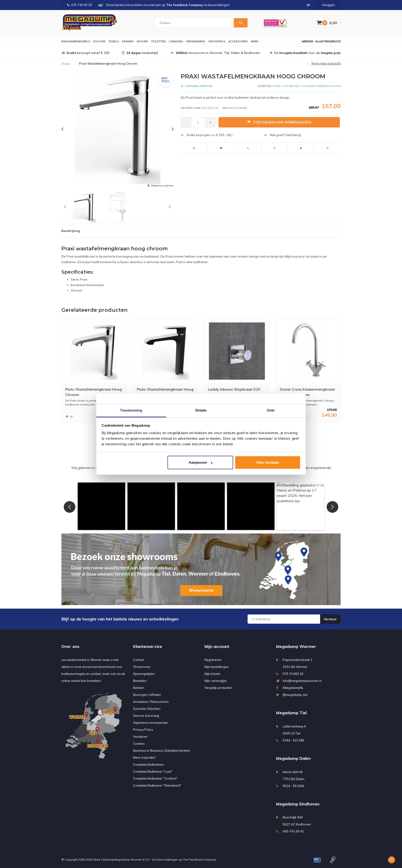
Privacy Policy (143, 729)
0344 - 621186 (293, 740)
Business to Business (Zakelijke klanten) (161, 750)
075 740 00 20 (81, 5)
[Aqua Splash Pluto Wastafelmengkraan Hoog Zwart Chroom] (165, 351)
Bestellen (140, 681)
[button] (101, 506)
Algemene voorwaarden (150, 722)
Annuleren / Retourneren (151, 702)
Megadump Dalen (293, 758)
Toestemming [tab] (131, 410)
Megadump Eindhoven (297, 804)
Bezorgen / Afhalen (147, 695)
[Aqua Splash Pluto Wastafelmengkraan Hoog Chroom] (93, 351)
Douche (99, 41)
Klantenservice (328, 41)
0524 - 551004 (293, 786)
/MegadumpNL (293, 688)
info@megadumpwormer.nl (302, 681)
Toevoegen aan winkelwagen (282, 122)
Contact (138, 660)
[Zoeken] (241, 22)
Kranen (128, 41)
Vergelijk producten (218, 688)
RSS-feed (93, 859)
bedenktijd (142, 53)
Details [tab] (201, 410)
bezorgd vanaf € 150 (87, 53)
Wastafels (216, 41)
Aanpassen (198, 462)
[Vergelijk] (308, 5)
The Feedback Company (199, 859)
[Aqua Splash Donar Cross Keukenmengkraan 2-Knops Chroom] (308, 351)
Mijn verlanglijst (215, 681)
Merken (307, 41)
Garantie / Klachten (147, 708)
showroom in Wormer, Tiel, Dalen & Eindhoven (217, 53)
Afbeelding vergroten (162, 185)
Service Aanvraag (146, 715)
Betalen (138, 688)
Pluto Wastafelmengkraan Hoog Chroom (93, 392)
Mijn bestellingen (216, 667)
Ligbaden (176, 41)
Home (65, 64)
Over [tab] (271, 410)
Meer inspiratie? (144, 757)
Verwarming (195, 41)
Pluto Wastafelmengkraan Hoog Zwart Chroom (165, 392)
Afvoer (142, 41)
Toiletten (158, 41)
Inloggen (328, 5)
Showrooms (142, 667)
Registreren (212, 660)
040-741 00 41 (293, 831)
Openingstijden (144, 674)
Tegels (113, 41)
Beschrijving (70, 231)
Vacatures (140, 736)
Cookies (139, 743)
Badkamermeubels (75, 41)
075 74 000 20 (293, 674)
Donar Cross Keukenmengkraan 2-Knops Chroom (307, 392)
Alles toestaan (267, 462)
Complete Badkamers (148, 764)
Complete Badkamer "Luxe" (153, 771)
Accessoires (238, 41)
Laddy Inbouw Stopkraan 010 (234, 389)
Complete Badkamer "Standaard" (157, 785)
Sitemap (108, 859)
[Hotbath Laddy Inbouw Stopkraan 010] (236, 351)
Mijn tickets (212, 674)
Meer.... (256, 41)
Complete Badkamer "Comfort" (155, 778)
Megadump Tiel (291, 712)
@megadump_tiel (295, 695)
